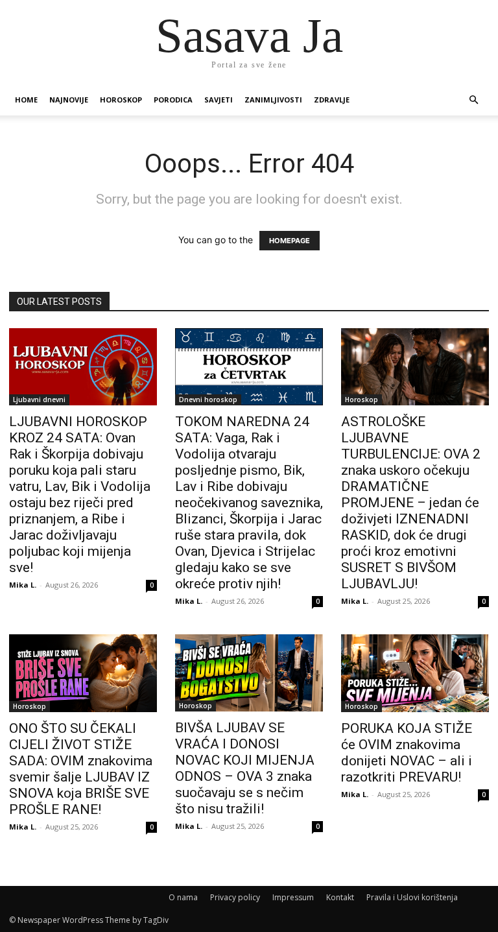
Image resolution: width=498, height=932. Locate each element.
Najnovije (68, 99)
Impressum (293, 897)
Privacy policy (235, 897)
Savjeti (218, 99)
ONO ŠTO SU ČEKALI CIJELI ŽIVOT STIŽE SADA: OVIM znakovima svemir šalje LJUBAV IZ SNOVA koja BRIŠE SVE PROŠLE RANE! (80, 769)
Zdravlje (332, 99)
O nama (183, 897)
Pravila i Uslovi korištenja (412, 897)
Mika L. (22, 585)
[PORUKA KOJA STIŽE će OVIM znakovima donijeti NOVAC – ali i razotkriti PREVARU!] (415, 673)
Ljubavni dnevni (39, 399)
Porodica (173, 99)
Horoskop (121, 99)
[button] (473, 100)
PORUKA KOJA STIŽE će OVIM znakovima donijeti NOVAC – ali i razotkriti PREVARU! (406, 753)
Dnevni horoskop (208, 399)
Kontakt (340, 897)
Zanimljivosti (273, 99)
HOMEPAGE (289, 240)
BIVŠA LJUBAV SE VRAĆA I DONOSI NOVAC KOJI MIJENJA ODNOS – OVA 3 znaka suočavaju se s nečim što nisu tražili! (244, 768)
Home (26, 99)
